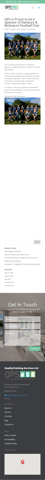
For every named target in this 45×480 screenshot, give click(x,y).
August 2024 (8, 276)
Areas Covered (10, 435)
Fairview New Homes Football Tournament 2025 (21, 258)
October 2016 (9, 286)
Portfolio (8, 416)
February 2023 (9, 282)
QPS (7, 29)
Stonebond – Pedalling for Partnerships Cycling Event (22, 264)
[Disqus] (22, 152)
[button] (23, 462)
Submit (35, 348)
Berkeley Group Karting (12, 261)
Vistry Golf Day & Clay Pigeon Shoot (16, 255)
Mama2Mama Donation (12, 251)
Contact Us (8, 424)
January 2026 (8, 273)
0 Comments (30, 29)
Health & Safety (10, 443)
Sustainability (9, 439)
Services (7, 412)
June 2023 (7, 279)
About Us (8, 408)
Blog (23, 29)
